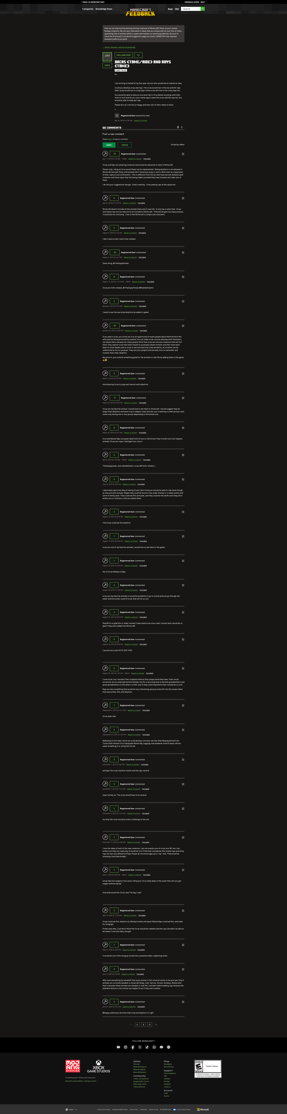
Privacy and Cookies (103, 1109)
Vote (107, 65)
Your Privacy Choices (183, 1109)
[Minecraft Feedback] (139, 16)
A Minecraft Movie (139, 1087)
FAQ (177, 9)
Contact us (167, 1087)
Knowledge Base (104, 9)
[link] (118, 1047)
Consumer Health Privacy (120, 1109)
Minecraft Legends (139, 1069)
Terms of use (134, 1109)
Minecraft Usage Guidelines (74, 1081)
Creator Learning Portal (140, 1079)
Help (203, 2)
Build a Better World (139, 1084)
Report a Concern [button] (140, 120)
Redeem (166, 1096)
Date (109, 145)
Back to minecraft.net (93, 2)
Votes (125, 145)
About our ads (153, 1109)
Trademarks (143, 1109)
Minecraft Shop (169, 1067)
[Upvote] (105, 153)
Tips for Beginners (170, 1073)
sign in (110, 139)
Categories (87, 9)
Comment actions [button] (183, 154)
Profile (166, 1093)
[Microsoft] (203, 1109)
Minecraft (136, 1064)
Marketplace (168, 1064)
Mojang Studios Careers (141, 1081)
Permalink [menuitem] (147, 159)
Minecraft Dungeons (140, 1067)
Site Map (167, 1081)
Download (167, 1084)
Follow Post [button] (124, 55)
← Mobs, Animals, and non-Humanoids (119, 47)
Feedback (167, 1079)
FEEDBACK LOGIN (192, 2)
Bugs (170, 9)
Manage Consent (90, 1081)
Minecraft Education (139, 1072)
